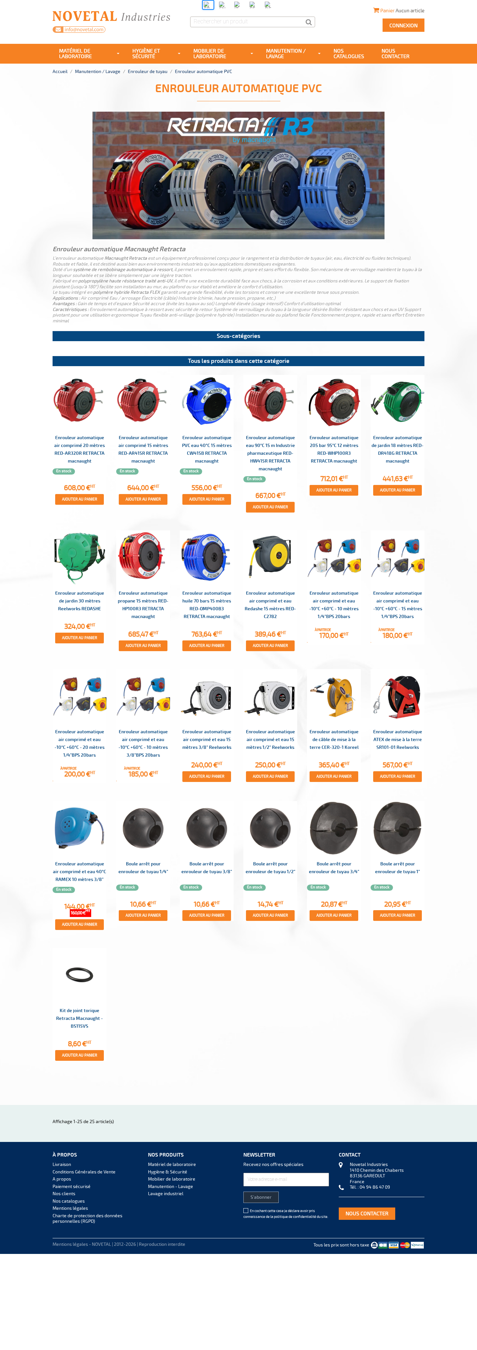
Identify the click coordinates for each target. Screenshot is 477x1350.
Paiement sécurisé (72, 1186)
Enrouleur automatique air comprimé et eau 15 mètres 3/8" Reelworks (206, 739)
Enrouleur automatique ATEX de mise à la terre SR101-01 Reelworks (397, 739)
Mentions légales (70, 1208)
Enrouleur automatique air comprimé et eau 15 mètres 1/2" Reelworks (270, 739)
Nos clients (64, 1193)
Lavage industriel (165, 1193)
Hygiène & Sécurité (167, 1172)
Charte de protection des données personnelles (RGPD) (87, 1218)
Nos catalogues (69, 1201)
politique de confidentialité (295, 1217)
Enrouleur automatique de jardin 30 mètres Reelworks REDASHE (79, 601)
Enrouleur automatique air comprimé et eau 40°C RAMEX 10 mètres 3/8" (79, 871)
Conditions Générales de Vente (84, 1172)
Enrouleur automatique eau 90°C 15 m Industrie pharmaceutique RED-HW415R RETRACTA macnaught (270, 453)
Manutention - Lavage (170, 1186)
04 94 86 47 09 (375, 1187)
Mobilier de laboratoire (171, 1179)
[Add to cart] (307, 642)
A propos (62, 1179)
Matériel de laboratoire (172, 1164)
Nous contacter (367, 1213)
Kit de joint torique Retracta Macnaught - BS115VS (79, 1018)
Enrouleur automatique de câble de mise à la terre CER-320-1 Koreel (334, 739)
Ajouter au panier (79, 499)
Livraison (62, 1164)
